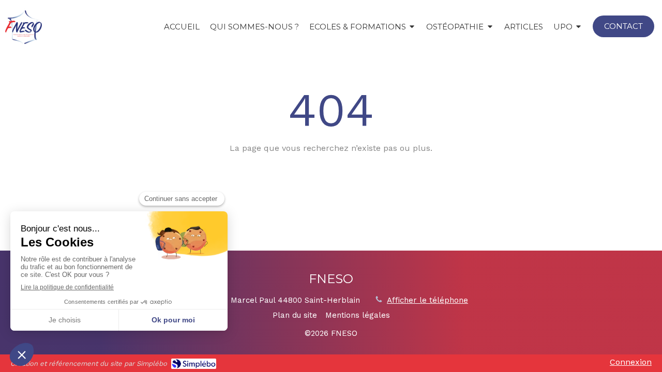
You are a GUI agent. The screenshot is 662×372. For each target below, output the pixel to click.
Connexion (631, 362)
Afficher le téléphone (427, 300)
